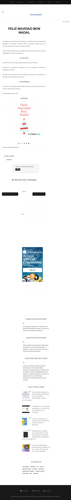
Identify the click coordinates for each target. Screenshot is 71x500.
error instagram (27, 468)
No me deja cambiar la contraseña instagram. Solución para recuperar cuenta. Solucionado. (35, 396)
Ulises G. (57, 496)
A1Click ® (24, 496)
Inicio (11, 2)
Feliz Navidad (15, 147)
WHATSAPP (40, 2)
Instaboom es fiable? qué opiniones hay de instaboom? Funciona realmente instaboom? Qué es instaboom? (35, 435)
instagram (41, 468)
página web (25, 473)
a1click (42, 466)
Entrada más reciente (10, 194)
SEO (38, 466)
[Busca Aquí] (2, 11)
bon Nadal (8, 147)
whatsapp (35, 473)
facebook (34, 468)
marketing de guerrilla (28, 471)
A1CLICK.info (40, 496)
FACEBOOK (30, 2)
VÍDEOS (49, 2)
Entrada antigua (39, 194)
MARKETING (33, 466)
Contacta (58, 2)
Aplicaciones (26, 466)
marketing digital (40, 471)
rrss (30, 473)
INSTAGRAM (20, 2)
